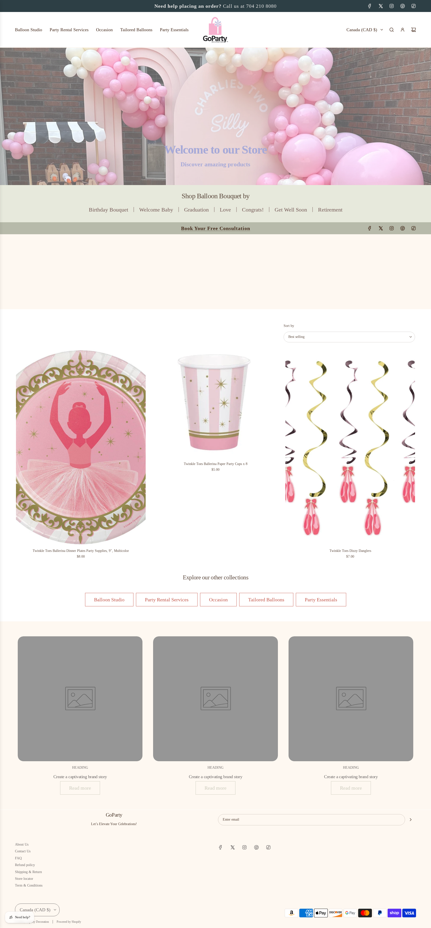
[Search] (391, 29)
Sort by (289, 326)
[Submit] (410, 819)
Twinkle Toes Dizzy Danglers (350, 551)
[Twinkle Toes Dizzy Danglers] (350, 447)
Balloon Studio (109, 599)
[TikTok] (413, 5)
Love (225, 210)
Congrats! (253, 210)
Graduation (196, 210)
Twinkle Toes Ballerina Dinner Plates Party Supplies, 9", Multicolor (81, 551)
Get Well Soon (291, 210)
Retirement (330, 210)
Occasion (218, 599)
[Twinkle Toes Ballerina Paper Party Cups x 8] (215, 404)
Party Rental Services (167, 599)
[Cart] (413, 29)
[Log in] (402, 29)
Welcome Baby (156, 210)
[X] (380, 5)
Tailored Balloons (266, 599)
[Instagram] (391, 5)
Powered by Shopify (69, 922)
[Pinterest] (402, 5)
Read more (80, 788)
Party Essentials (321, 599)
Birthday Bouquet (108, 210)
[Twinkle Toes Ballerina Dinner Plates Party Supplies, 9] (81, 447)
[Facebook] (369, 5)
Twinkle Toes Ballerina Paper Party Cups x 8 (215, 464)
